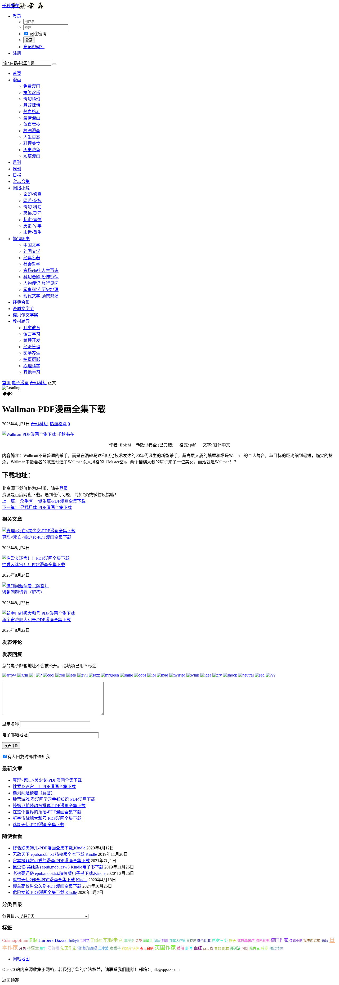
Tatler (96, 940)
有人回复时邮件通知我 (28, 756)
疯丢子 (115, 948)
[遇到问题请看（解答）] (25, 586)
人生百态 (31, 137)
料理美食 (31, 143)
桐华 (43, 948)
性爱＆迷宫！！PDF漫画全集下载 (33, 564)
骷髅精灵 (276, 948)
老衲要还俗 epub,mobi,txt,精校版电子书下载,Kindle (59, 873)
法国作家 (68, 948)
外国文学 (31, 251)
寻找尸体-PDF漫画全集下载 (37, 507)
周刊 (17, 169)
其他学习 (31, 372)
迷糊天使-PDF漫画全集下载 (38, 824)
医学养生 (31, 353)
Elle (33, 940)
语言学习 (31, 334)
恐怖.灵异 (32, 213)
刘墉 (165, 941)
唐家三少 (220, 940)
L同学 (85, 941)
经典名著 (31, 258)
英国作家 (165, 948)
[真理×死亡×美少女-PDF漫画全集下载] (38, 531)
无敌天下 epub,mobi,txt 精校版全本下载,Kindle (55, 854)
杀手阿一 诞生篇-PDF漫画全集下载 (44, 501)
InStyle (74, 941)
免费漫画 (31, 86)
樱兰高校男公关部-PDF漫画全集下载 (47, 886)
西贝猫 (208, 948)
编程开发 (31, 340)
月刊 (17, 162)
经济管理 (31, 346)
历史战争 (31, 149)
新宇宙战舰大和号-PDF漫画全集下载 (36, 619)
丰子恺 (129, 941)
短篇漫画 (31, 156)
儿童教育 (31, 327)
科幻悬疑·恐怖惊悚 (41, 277)
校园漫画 (31, 130)
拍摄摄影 (31, 359)
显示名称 (10, 724)
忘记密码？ (33, 46)
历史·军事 (32, 226)
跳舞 (225, 948)
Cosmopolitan (15, 940)
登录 (63, 488)
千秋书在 (10, 5)
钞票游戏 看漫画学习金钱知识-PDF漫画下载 (54, 799)
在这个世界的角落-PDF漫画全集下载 (47, 812)
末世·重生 (32, 232)
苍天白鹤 (147, 948)
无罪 (325, 941)
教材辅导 (21, 321)
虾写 (189, 948)
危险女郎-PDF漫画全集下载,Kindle (45, 892)
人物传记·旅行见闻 (41, 283)
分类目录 (10, 916)
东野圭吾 (113, 940)
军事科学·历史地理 (41, 289)
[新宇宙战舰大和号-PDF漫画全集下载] (38, 613)
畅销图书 (21, 238)
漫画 (17, 80)
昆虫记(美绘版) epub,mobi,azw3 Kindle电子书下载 (58, 867)
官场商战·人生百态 (41, 270)
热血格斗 (31, 111)
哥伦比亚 (204, 941)
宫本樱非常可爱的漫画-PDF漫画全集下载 (51, 860)
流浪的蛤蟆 (87, 948)
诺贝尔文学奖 (25, 315)
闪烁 (245, 948)
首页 (17, 73)
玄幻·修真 (32, 194)
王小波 (103, 948)
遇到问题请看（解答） (23, 592)
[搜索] (54, 64)
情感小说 (295, 941)
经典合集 (21, 302)
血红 (198, 948)
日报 (17, 175)
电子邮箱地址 (15, 735)
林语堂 (33, 948)
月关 (22, 948)
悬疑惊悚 (31, 105)
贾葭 (217, 948)
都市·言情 (32, 219)
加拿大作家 (177, 941)
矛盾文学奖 (23, 308)
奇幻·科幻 (32, 207)
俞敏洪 (148, 941)
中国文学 (31, 245)
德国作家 (279, 940)
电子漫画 (20, 382)
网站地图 (21, 959)
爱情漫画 (31, 118)
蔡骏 (180, 948)
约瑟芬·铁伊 (130, 948)
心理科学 (31, 366)
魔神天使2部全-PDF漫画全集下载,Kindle (50, 879)
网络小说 (21, 188)
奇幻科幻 (31, 99)
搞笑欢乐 (31, 92)
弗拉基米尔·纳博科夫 (253, 941)
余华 (139, 941)
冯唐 (157, 941)
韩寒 (264, 948)
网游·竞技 (32, 200)
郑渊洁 (235, 948)
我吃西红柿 (311, 941)
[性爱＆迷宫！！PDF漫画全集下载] (35, 558)
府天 (232, 940)
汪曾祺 (53, 948)
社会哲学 (31, 264)
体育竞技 (31, 124)
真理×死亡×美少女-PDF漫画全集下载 (36, 537)
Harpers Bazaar (53, 940)
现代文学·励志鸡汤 (41, 296)
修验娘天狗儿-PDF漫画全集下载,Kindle (49, 848)
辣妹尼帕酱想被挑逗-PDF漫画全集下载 (49, 805)
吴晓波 (191, 941)
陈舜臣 (254, 948)
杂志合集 (21, 181)
